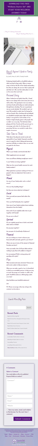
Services (27, 434)
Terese (9, 342)
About (10, 434)
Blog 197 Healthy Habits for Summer (17, 336)
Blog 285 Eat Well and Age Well (13, 316)
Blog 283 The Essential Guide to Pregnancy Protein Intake (18, 323)
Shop (6, 436)
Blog (22, 434)
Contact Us (17, 434)
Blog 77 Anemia (14, 342)
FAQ (32, 434)
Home (6, 434)
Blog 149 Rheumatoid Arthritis (21, 347)
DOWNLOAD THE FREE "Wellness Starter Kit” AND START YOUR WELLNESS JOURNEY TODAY (19, 8)
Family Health (24, 76)
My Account (16, 436)
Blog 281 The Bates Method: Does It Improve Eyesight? (17, 328)
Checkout (23, 436)
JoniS (9, 76)
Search (29, 307)
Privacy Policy (29, 436)
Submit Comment (22, 419)
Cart (10, 436)
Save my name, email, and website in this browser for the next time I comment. (18, 412)
